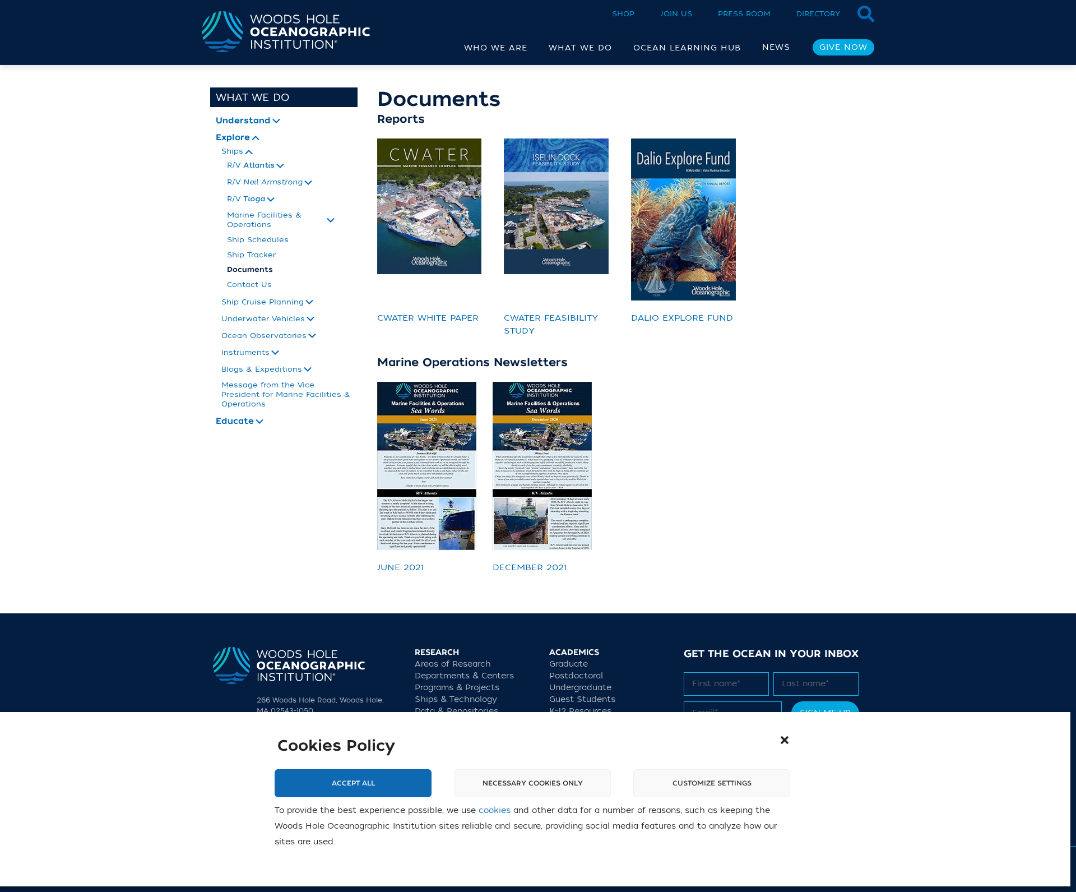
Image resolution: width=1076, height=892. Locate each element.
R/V (251, 165)
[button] (784, 740)
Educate (235, 421)
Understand (243, 121)
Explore (233, 138)
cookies (495, 810)
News (776, 47)
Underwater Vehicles (263, 319)
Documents (250, 270)
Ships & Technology (456, 699)
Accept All (353, 783)
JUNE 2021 (400, 567)
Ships (232, 151)
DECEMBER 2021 (530, 567)
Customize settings (712, 783)
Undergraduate (580, 687)
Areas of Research (453, 664)
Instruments (245, 352)
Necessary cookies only (533, 783)
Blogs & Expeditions (261, 369)
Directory (818, 14)
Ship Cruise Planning (262, 302)
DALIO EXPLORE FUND (682, 317)
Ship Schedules (258, 239)
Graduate (568, 664)
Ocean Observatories (264, 335)
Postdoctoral (576, 676)
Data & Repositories (456, 711)
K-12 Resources (580, 711)
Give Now (843, 47)
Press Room (744, 14)
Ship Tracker (251, 255)
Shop (623, 14)
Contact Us (249, 284)
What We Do (253, 97)
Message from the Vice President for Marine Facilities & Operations (285, 394)
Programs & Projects (457, 687)
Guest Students (582, 699)
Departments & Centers (464, 676)
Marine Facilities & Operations (264, 220)
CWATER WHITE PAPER (428, 317)
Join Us (676, 14)
